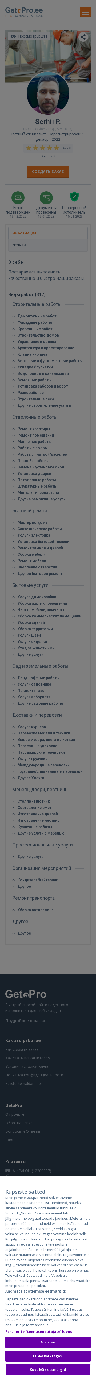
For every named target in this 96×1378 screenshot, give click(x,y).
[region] (48, 1277)
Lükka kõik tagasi (48, 1356)
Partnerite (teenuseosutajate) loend (39, 1331)
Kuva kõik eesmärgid (48, 1369)
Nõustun (48, 1342)
